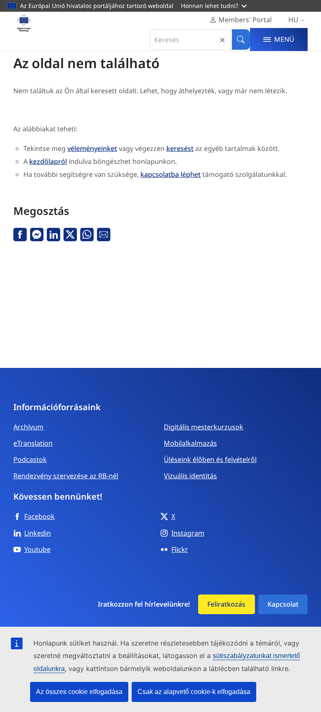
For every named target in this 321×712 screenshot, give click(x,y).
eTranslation (33, 443)
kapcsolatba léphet (170, 174)
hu (293, 19)
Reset (222, 39)
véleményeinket (92, 148)
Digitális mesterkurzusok (203, 426)
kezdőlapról (48, 161)
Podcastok (30, 459)
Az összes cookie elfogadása (79, 691)
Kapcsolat (283, 604)
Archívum (28, 426)
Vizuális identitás (190, 475)
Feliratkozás (226, 604)
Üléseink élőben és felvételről (210, 459)
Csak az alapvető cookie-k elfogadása (194, 691)
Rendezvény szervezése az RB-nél (65, 475)
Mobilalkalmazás (190, 443)
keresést (180, 148)
